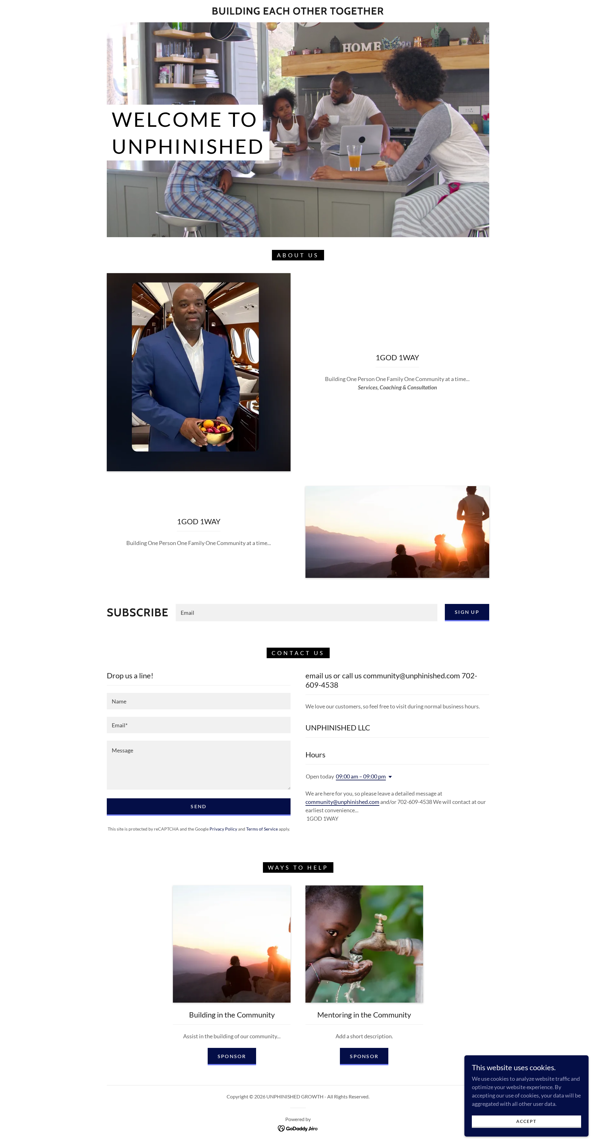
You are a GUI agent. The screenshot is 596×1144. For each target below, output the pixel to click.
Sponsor (232, 1056)
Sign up (467, 612)
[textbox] (306, 612)
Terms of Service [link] (262, 828)
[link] (298, 12)
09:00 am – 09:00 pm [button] (361, 776)
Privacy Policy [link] (223, 828)
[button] (388, 776)
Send (198, 806)
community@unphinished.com (342, 801)
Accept (526, 1121)
